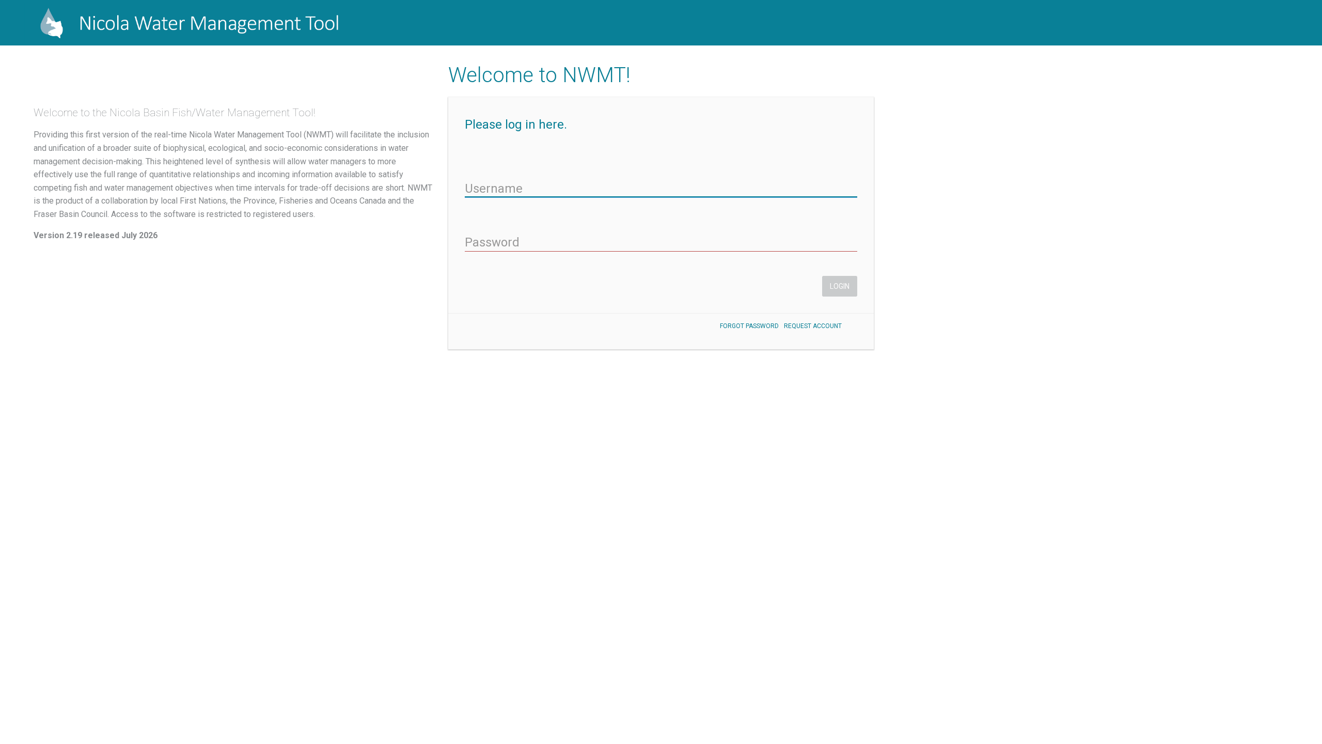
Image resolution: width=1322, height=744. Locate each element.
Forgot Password (749, 326)
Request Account (813, 326)
